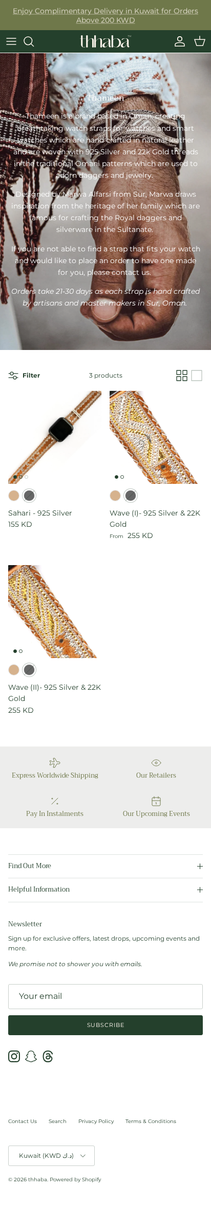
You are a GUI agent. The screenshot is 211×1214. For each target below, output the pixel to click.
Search (58, 1121)
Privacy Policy (96, 1121)
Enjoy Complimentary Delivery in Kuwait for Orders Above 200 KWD (105, 15)
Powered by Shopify (75, 1179)
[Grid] (182, 375)
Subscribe (105, 1025)
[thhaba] (105, 41)
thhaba (37, 1179)
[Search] (34, 41)
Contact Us (22, 1121)
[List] (197, 375)
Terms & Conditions (150, 1121)
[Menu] (11, 41)
